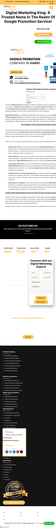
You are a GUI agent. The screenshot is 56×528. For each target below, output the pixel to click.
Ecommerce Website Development (13, 383)
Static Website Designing (11, 356)
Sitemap (6, 477)
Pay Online (7, 479)
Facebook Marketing (9, 425)
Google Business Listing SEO (12, 415)
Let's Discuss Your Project (13, 502)
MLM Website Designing (10, 370)
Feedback (6, 472)
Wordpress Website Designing (12, 365)
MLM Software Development (11, 388)
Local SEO (7, 418)
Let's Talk (28, 337)
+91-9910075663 (8, 1)
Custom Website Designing (11, 363)
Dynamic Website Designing (11, 358)
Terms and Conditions (10, 464)
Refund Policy (8, 469)
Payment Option (8, 456)
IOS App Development (10, 401)
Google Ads (7, 420)
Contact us (7, 458)
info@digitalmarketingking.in (10, 440)
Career (6, 474)
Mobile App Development (11, 396)
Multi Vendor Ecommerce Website (13, 390)
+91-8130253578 (43, 34)
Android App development (11, 399)
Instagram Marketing (9, 427)
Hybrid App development (11, 406)
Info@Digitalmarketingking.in (22, 1)
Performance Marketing (10, 422)
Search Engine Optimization (11, 413)
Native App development (11, 404)
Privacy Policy (8, 467)
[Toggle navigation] (51, 7)
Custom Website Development (12, 385)
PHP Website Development (11, 380)
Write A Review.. (41, 302)
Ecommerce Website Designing (12, 360)
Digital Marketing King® (43, 523)
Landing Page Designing (10, 368)
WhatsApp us (43, 41)
